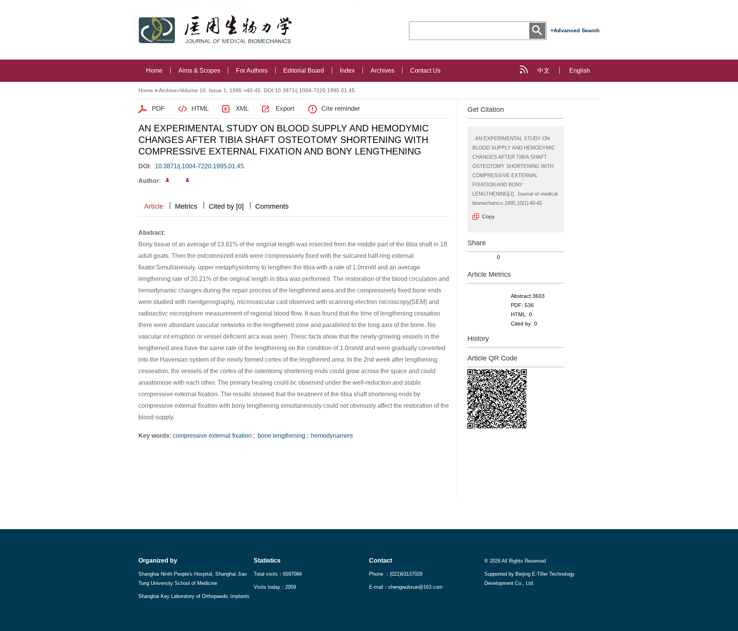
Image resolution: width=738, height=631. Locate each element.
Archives (382, 70)
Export (285, 108)
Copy (488, 216)
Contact (380, 560)
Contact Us (425, 70)
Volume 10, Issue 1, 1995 (211, 90)
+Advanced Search (575, 30)
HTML (200, 108)
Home (154, 70)
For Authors (252, 70)
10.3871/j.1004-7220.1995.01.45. (200, 166)
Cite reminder (340, 108)
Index (347, 70)
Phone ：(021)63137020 (395, 574)
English (579, 70)
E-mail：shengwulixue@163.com (405, 587)
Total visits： (278, 574)
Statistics (267, 560)
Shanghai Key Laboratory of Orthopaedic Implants (193, 596)
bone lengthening (280, 435)
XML (242, 108)
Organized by (157, 560)
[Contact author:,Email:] (167, 180)
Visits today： (275, 587)
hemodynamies (331, 435)
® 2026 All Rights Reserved (515, 561)
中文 (543, 70)
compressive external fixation (212, 435)
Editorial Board (303, 70)
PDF (158, 108)
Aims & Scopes (199, 70)
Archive (168, 90)
